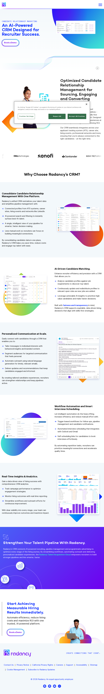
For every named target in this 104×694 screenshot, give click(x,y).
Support (69, 665)
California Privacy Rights (42, 665)
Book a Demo (10, 43)
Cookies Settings (26, 116)
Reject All (57, 116)
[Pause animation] (97, 68)
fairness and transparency (75, 305)
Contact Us (9, 665)
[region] (52, 112)
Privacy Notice (23, 665)
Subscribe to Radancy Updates (41, 670)
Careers (59, 665)
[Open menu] (100, 5)
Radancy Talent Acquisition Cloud (55, 555)
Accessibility (81, 665)
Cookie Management (16, 670)
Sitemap (93, 665)
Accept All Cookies (77, 116)
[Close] (86, 104)
